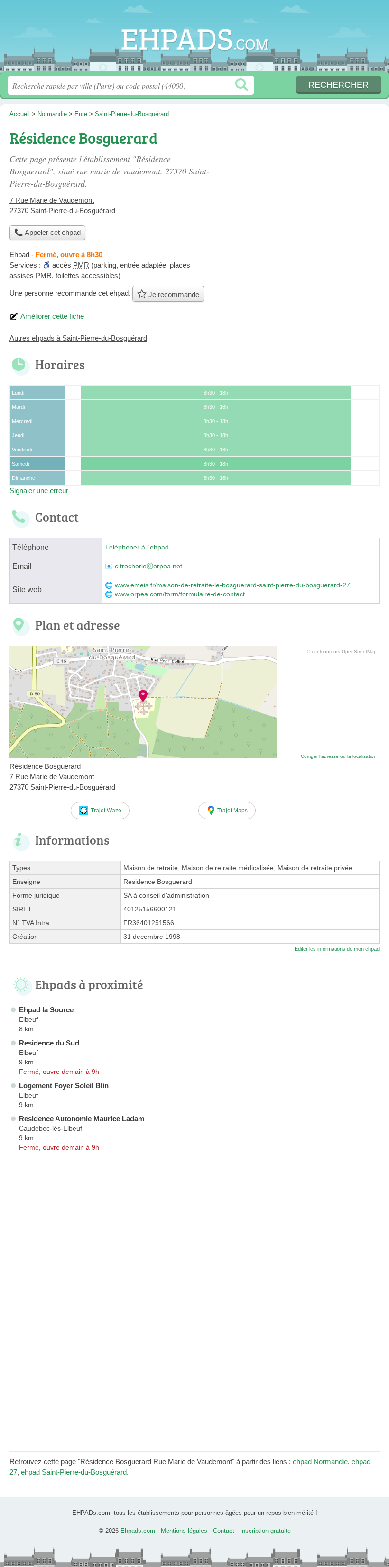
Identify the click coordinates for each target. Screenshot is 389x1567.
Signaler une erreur (38, 490)
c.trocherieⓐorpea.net (148, 566)
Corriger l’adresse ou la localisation (339, 756)
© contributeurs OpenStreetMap (342, 651)
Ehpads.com (194, 39)
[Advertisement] (194, 1375)
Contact (223, 1530)
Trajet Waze (106, 810)
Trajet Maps (232, 810)
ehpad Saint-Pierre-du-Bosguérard (74, 1472)
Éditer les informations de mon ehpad (337, 949)
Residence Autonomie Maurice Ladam (81, 1119)
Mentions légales (184, 1530)
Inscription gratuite (265, 1530)
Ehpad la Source (46, 1010)
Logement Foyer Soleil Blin (64, 1085)
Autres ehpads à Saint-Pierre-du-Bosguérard (78, 338)
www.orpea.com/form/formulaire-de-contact (180, 594)
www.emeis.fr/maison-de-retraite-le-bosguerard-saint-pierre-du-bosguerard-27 (232, 585)
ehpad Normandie (320, 1462)
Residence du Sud (49, 1043)
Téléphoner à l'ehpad (137, 547)
